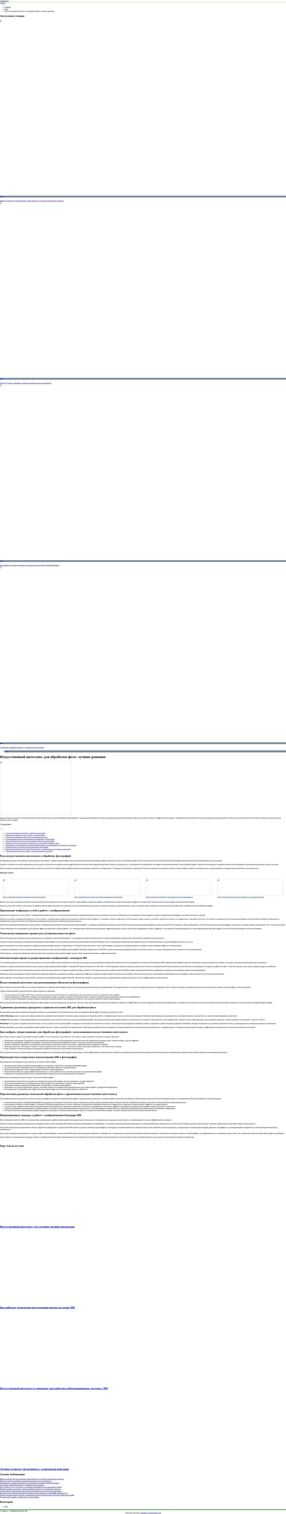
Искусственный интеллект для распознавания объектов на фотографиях (30, 841)
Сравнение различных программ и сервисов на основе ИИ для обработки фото (32, 843)
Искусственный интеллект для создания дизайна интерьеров (37, 1226)
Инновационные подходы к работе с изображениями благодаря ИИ (29, 851)
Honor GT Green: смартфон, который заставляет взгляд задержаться (25, 383)
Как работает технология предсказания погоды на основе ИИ (37, 1307)
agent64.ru (144, 1513)
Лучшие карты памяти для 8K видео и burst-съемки (19, 1497)
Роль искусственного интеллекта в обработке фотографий (25, 833)
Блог (1, 196)
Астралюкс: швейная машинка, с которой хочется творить (22, 747)
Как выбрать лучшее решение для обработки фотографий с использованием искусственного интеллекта (41, 845)
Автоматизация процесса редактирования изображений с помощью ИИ (30, 839)
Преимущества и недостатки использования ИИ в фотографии (27, 847)
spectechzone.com (154, 1513)
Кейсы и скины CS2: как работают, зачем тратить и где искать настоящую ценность (32, 201)
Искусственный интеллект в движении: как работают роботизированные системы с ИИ (54, 1388)
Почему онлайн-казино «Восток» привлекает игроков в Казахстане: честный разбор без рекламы (37, 1495)
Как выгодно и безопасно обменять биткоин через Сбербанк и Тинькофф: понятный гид (34, 1493)
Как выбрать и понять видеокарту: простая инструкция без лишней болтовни (29, 565)
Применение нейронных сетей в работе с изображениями (25, 835)
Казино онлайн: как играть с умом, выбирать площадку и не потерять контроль (30, 1489)
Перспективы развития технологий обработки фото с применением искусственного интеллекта (38, 849)
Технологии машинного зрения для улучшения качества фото (27, 837)
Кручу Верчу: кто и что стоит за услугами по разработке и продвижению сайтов (31, 1487)
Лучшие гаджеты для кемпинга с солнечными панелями (34, 1469)
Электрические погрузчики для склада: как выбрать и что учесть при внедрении (31, 1491)
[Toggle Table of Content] (1, 829)
